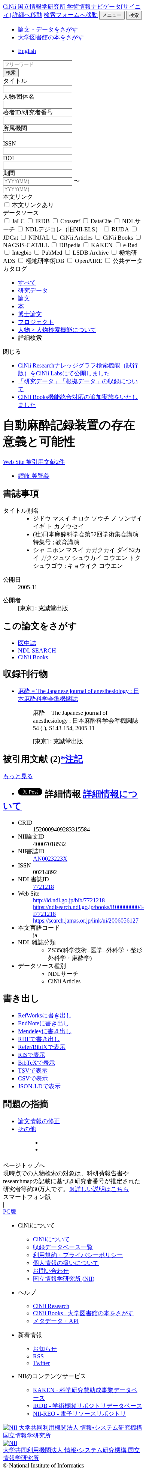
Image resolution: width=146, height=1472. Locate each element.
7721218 (43, 887)
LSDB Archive (90, 252)
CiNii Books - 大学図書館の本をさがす (83, 1313)
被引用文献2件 (45, 462)
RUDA (120, 229)
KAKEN (101, 245)
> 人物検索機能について (63, 330)
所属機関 (15, 128)
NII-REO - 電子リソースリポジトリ (79, 1413)
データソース (21, 213)
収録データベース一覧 (63, 1247)
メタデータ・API (56, 1321)
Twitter (41, 1363)
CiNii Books (117, 237)
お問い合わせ (51, 1271)
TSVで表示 (33, 1070)
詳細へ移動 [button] (27, 15)
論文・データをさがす (48, 29)
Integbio (21, 252)
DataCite (101, 221)
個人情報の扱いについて (66, 1263)
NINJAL (39, 237)
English (27, 51)
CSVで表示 (33, 1078)
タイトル (15, 81)
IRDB (42, 221)
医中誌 (27, 643)
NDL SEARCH (37, 650)
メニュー (112, 15)
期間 (9, 173)
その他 (27, 1129)
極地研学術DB (45, 261)
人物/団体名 (18, 96)
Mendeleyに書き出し (45, 1031)
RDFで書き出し (39, 1039)
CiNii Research (51, 1306)
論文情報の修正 (39, 1121)
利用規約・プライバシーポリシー (78, 1255)
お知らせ (45, 1349)
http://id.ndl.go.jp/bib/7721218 (69, 900)
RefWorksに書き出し (45, 1015)
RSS (38, 1356)
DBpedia (70, 245)
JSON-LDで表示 (39, 1086)
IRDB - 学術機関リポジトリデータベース (87, 1406)
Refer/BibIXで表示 (42, 1047)
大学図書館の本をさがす (51, 37)
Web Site (14, 462)
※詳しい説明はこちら (99, 1189)
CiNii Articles (76, 237)
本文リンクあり (32, 205)
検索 (134, 15)
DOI (8, 158)
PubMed (52, 252)
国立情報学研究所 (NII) (63, 1278)
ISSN (9, 143)
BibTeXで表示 (36, 1062)
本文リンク (18, 197)
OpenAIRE (88, 261)
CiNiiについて (51, 1239)
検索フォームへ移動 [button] (71, 15)
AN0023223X (50, 858)
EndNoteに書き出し (43, 1023)
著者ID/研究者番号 (28, 112)
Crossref (70, 221)
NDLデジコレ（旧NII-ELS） (63, 229)
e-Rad (129, 245)
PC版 (9, 1211)
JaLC (18, 221)
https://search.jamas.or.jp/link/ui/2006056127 (86, 920)
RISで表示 (31, 1055)
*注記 (72, 759)
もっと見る (18, 776)
